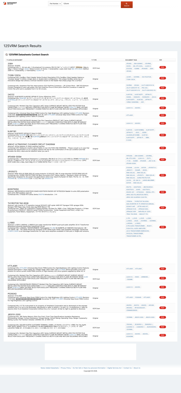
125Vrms (136, 77)
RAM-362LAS (130, 175)
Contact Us (127, 368)
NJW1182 (23, 98)
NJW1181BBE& (139, 130)
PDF (162, 67)
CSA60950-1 (140, 327)
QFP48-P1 (148, 94)
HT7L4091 (78, 113)
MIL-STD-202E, (131, 158)
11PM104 (129, 201)
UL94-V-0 (141, 158)
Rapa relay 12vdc (144, 211)
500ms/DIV (145, 97)
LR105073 (140, 175)
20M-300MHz (138, 63)
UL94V (38, 70)
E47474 (26, 178)
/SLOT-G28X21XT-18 (132, 87)
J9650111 (129, 170)
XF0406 (128, 63)
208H (151, 68)
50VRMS (129, 85)
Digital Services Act (114, 368)
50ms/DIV (137, 97)
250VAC (136, 85)
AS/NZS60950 (151, 327)
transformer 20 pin (133, 236)
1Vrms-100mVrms (132, 102)
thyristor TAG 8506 (141, 201)
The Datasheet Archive (10, 3)
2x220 (136, 220)
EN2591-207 (130, 192)
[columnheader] (48, 60)
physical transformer (134, 233)
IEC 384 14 (136, 180)
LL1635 (10, 231)
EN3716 (41, 194)
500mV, (128, 97)
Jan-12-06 (151, 161)
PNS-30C (145, 87)
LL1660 (148, 218)
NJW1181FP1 (150, 130)
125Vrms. (129, 329)
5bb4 (147, 137)
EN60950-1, (149, 324)
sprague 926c (143, 209)
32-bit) (128, 77)
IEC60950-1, (139, 324)
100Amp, (137, 170)
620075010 (130, 189)
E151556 (129, 68)
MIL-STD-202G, (77, 69)
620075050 (137, 187)
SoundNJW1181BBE (133, 135)
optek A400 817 (142, 206)
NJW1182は (12, 100)
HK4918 (143, 305)
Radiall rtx (150, 192)
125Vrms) (152, 220)
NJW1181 (23, 135)
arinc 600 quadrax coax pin (136, 197)
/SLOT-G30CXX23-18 (148, 90)
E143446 (11, 178)
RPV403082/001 (140, 307)
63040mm (129, 336)
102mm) (136, 68)
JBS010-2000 (139, 317)
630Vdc (137, 108)
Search (126, 6)
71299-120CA (130, 79)
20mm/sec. (144, 277)
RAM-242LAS (130, 172)
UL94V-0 (148, 66)
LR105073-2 (48, 178)
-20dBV (144, 132)
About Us (137, 368)
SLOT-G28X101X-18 (148, 85)
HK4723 (136, 305)
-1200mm (129, 279)
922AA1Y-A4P (130, 206)
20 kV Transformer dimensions (137, 231)
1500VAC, (129, 324)
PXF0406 (82, 159)
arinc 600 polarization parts (137, 194)
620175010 (146, 189)
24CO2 (154, 97)
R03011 (149, 226)
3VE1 (142, 102)
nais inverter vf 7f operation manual (140, 204)
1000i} (137, 277)
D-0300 (128, 140)
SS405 (138, 189)
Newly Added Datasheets (50, 368)
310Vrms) (144, 220)
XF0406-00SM (131, 163)
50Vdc (27, 69)
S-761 (53, 228)
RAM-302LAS (141, 172)
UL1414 (20, 178)
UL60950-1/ (130, 327)
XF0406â (144, 68)
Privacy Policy (66, 368)
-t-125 (128, 161)
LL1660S (129, 220)
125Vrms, (148, 63)
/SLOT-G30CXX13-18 (133, 90)
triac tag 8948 (131, 214)
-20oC (137, 132)
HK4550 (129, 305)
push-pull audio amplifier (135, 228)
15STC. (149, 158)
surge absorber (148, 180)
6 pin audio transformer (135, 226)
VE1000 (128, 71)
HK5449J (129, 307)
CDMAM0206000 (131, 310)
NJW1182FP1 (139, 94)
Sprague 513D (131, 209)
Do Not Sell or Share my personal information (89, 368)
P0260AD (138, 297)
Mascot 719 (143, 214)
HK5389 (151, 305)
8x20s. (145, 170)
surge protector (143, 177)
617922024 (140, 192)
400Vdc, (145, 334)
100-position (146, 77)
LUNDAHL (129, 223)
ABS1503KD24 (148, 187)
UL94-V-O (72, 107)
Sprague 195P (131, 211)
